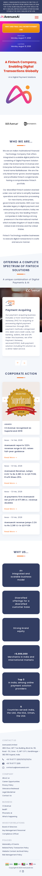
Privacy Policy (7, 785)
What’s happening (9, 816)
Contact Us (7, 795)
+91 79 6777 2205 (13, 763)
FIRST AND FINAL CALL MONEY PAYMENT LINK (21, 28)
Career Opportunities (11, 781)
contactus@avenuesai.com (17, 767)
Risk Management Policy (12, 855)
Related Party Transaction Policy (15, 848)
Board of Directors (9, 827)
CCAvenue (6, 806)
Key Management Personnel (13, 830)
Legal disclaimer (8, 792)
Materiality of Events (10, 844)
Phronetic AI (7, 813)
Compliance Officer (10, 834)
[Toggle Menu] (36, 17)
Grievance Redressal (10, 788)
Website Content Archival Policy (15, 851)
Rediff (4, 809)
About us (6, 778)
